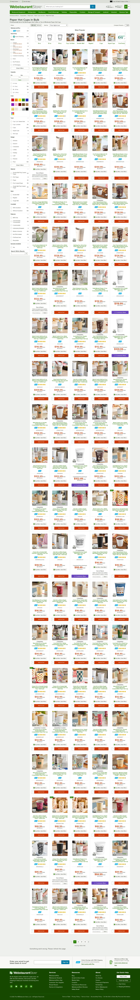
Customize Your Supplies (56, 982)
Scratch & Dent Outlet (78, 978)
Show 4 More (20, 68)
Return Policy (99, 989)
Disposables (73, 12)
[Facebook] (21, 986)
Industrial (114, 12)
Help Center (15, 1)
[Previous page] (71, 941)
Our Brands (99, 978)
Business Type (124, 12)
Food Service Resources (79, 984)
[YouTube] (16, 986)
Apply (19, 80)
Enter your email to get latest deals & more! (19, 962)
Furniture (82, 12)
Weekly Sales (76, 980)
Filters (12, 25)
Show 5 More (20, 165)
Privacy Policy (76, 996)
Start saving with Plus (87, 964)
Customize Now (121, 312)
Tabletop (64, 12)
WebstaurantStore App (55, 980)
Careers (98, 980)
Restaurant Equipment (18, 12)
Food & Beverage (53, 12)
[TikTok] (26, 986)
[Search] (26, 253)
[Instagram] (11, 986)
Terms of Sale (66, 996)
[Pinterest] (31, 986)
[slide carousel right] (125, 39)
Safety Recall (75, 989)
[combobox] (67, 7)
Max (22, 75)
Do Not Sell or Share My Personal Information (117, 996)
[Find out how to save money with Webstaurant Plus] (39, 73)
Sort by (46, 25)
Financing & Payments (102, 982)
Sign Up (65, 962)
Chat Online (122, 984)
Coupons (74, 982)
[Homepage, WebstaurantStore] (26, 6)
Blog (73, 975)
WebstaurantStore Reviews (80, 987)
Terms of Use (85, 996)
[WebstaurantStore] (25, 972)
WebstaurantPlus (54, 975)
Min (12, 75)
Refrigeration (32, 12)
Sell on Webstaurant (101, 987)
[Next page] (88, 941)
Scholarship (99, 984)
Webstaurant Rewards (55, 978)
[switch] (127, 25)
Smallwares (41, 12)
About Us (98, 975)
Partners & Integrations (56, 987)
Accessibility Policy (96, 996)
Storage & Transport (94, 12)
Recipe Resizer (53, 984)
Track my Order (123, 980)
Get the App (27, 1)
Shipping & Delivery (124, 986)
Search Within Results (18, 251)
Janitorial (105, 12)
